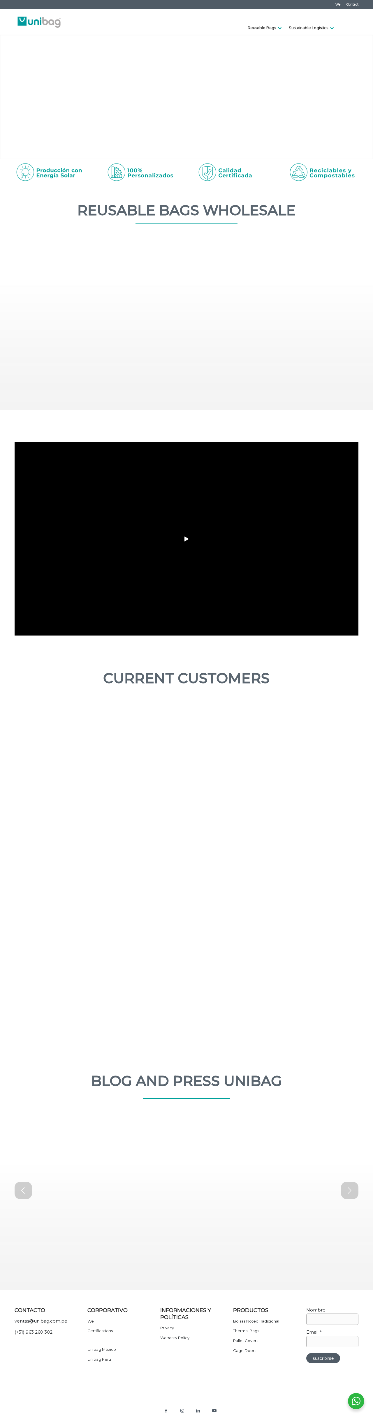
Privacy (167, 1327)
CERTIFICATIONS (99, 420)
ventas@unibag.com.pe (41, 1321)
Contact (352, 4)
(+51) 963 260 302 (33, 1332)
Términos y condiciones (205, 1401)
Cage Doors (244, 1350)
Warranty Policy (174, 1337)
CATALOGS (281, 419)
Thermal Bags (246, 1330)
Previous (5, 96)
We (337, 4)
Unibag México (101, 1349)
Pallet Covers (245, 1340)
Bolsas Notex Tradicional (256, 1321)
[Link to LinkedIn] (198, 1410)
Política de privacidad (166, 1401)
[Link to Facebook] (166, 1410)
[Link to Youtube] (214, 1410)
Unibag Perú (99, 1359)
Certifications (100, 1330)
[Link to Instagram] (182, 1410)
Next (368, 96)
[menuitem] (338, 4)
